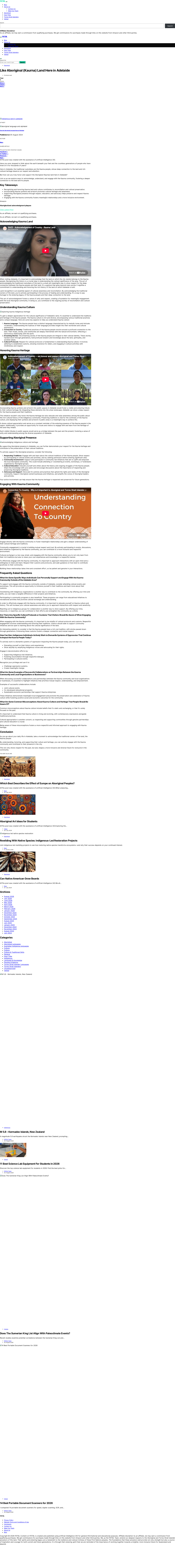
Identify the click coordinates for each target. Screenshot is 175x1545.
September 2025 (10, 919)
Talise (5, 829)
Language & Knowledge (13, 960)
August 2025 (9, 921)
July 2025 (8, 923)
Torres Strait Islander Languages (16, 964)
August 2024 (9, 931)
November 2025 (10, 915)
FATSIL (2, 1)
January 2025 (9, 925)
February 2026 (9, 909)
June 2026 (8, 900)
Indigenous (8, 958)
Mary (1, 142)
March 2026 (8, 907)
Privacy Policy (8, 1520)
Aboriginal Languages (12, 944)
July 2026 (8, 898)
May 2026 (8, 903)
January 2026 (9, 911)
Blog (5, 5)
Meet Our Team (13, 11)
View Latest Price (6, 210)
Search (2, 22)
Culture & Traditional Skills (14, 952)
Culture (7, 948)
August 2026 (9, 896)
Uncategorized (9, 968)
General (7, 954)
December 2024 (10, 927)
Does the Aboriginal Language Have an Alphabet (12, 130)
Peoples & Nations (11, 962)
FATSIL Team (7, 1139)
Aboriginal (7, 13)
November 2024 (10, 929)
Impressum (7, 1524)
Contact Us (11, 9)
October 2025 (9, 917)
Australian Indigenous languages (16, 946)
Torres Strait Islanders (11, 17)
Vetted (6, 19)
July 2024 (8, 933)
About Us (7, 7)
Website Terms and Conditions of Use (16, 1522)
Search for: (3, 60)
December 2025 (10, 913)
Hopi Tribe (7, 15)
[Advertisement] (81, 102)
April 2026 (8, 905)
